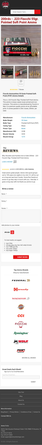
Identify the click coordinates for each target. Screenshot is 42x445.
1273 (23, 137)
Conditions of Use (26, 412)
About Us (21, 400)
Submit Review (22, 257)
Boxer (23, 128)
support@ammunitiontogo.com (14, 437)
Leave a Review (7, 162)
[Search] (37, 12)
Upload (7, 232)
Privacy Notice (14, 412)
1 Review (21, 89)
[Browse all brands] (38, 357)
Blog (21, 396)
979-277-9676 (7, 433)
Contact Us (21, 404)
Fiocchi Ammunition (28, 117)
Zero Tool (21, 392)
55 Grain (24, 120)
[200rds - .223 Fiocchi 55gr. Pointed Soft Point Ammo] (21, 45)
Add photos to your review (10, 225)
